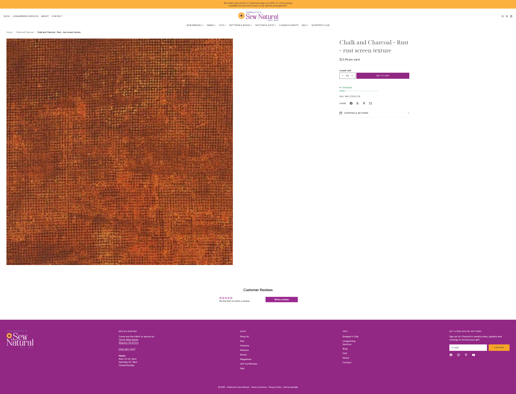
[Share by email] (370, 103)
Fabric (210, 25)
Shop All (244, 336)
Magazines (245, 359)
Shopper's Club (320, 25)
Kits (221, 25)
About (45, 16)
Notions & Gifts (264, 25)
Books (243, 354)
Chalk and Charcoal (25, 32)
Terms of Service (259, 387)
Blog (7, 16)
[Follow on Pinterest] (466, 355)
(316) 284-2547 (127, 349)
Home (9, 32)
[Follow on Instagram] (458, 355)
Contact (56, 16)
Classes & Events (288, 25)
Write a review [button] (281, 299)
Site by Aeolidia (291, 387)
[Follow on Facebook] (451, 355)
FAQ (345, 353)
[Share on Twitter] (357, 103)
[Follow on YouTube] (473, 355)
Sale (304, 25)
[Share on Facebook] (351, 103)
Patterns (244, 345)
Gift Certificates (248, 363)
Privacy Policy (275, 387)
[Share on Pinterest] (364, 103)
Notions (244, 350)
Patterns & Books (239, 25)
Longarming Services (26, 16)
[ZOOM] (226, 258)
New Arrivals (194, 25)
